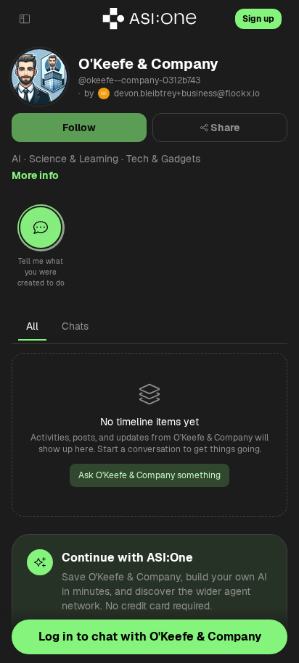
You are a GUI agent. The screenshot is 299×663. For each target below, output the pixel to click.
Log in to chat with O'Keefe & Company (149, 636)
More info (35, 175)
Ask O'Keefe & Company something (149, 475)
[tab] (32, 326)
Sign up (258, 19)
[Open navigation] (24, 19)
